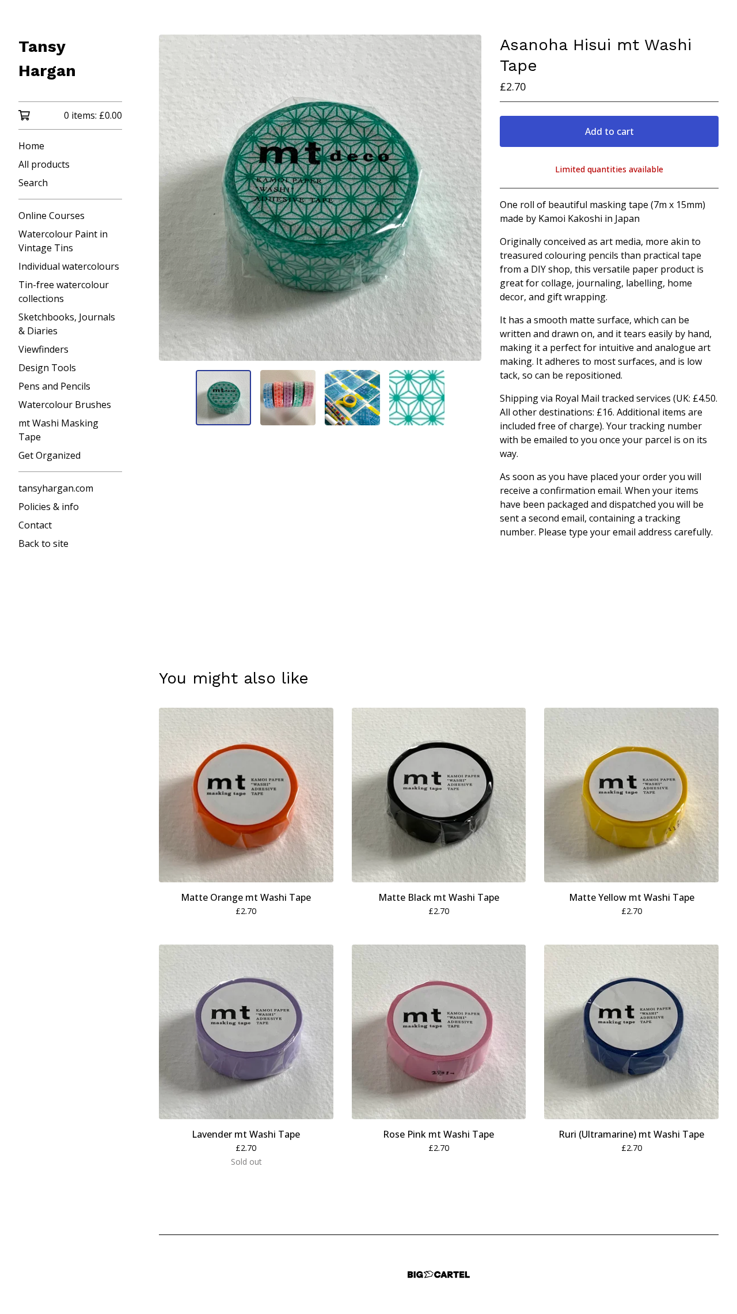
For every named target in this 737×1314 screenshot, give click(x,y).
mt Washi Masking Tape (58, 430)
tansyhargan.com (55, 488)
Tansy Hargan (47, 58)
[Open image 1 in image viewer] (320, 198)
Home (31, 145)
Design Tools (47, 367)
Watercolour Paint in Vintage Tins (63, 241)
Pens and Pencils (54, 386)
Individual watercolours (68, 266)
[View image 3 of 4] (352, 397)
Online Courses (51, 215)
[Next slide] (465, 198)
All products (44, 164)
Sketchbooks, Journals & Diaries (66, 324)
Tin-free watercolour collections (63, 291)
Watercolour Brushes (64, 404)
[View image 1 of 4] (223, 397)
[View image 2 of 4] (288, 397)
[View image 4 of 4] (417, 397)
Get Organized (49, 455)
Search (33, 182)
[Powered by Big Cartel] (439, 1274)
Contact (35, 525)
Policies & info (48, 506)
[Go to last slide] (175, 198)
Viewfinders (43, 349)
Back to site (43, 543)
